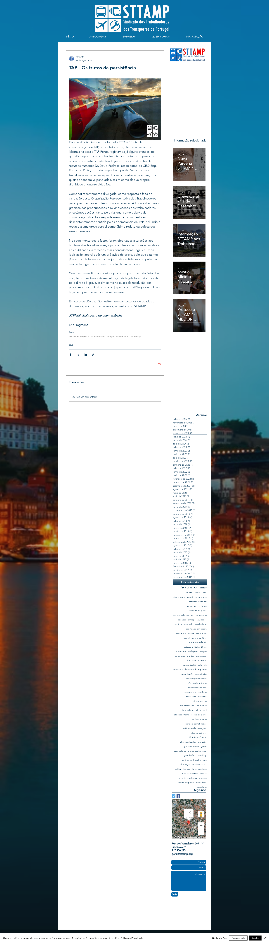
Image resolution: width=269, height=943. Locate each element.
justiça (178, 769)
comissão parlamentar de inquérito (189, 669)
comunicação (186, 674)
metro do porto (186, 782)
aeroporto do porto (197, 610)
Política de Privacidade (131, 938)
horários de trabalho (191, 760)
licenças (186, 769)
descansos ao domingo (195, 692)
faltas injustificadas (198, 737)
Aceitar (255, 938)
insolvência (197, 764)
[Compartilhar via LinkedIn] (85, 354)
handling (202, 755)
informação (184, 764)
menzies (203, 778)
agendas (182, 619)
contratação (201, 674)
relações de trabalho (117, 336)
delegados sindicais (197, 687)
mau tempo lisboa (188, 778)
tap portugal (136, 336)
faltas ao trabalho (198, 733)
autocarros (181, 651)
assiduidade (201, 624)
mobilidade (201, 782)
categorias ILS (189, 665)
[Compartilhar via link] (93, 354)
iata (205, 760)
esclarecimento (199, 719)
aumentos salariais (198, 642)
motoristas (201, 787)
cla (205, 665)
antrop (191, 619)
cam (194, 660)
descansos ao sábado (196, 696)
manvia (203, 773)
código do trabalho (197, 683)
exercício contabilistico (195, 723)
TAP (71, 344)
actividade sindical (198, 601)
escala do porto (199, 714)
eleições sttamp (181, 714)
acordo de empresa (79, 336)
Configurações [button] (219, 938)
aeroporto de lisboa (197, 606)
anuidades (201, 619)
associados (201, 633)
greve (204, 746)
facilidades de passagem (194, 728)
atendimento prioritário (195, 638)
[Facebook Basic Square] (178, 796)
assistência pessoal (185, 633)
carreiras (202, 660)
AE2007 (189, 592)
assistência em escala (196, 628)
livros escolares (199, 769)
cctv (200, 665)
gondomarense (191, 746)
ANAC (198, 592)
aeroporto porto (199, 615)
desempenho (200, 701)
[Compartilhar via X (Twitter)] (78, 354)
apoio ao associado (184, 624)
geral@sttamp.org (182, 853)
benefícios (180, 656)
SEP (205, 592)
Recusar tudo (238, 938)
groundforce (180, 751)
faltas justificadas (187, 742)
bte (189, 660)
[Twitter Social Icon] (173, 796)
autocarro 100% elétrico (195, 647)
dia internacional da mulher (193, 705)
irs (205, 764)
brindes (190, 656)
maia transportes (190, 773)
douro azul (201, 710)
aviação (203, 651)
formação (202, 742)
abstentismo (179, 597)
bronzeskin (201, 656)
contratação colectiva (196, 678)
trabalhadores (98, 336)
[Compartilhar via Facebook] (70, 354)
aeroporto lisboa (181, 615)
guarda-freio (190, 755)
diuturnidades (187, 710)
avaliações (193, 651)
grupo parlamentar (197, 751)
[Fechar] (265, 938)
